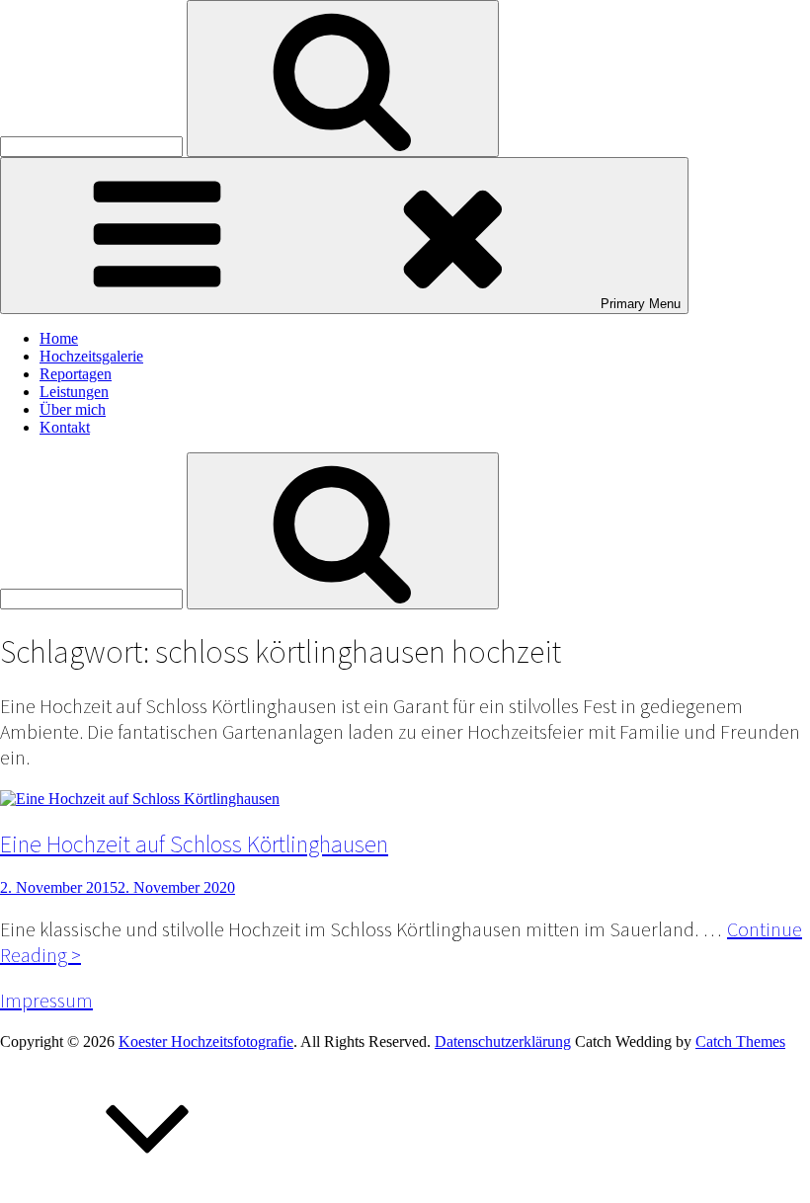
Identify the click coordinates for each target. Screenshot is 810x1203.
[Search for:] (93, 145)
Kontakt (65, 427)
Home (59, 338)
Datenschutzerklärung (503, 1041)
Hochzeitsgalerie (91, 356)
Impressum (46, 1000)
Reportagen (76, 373)
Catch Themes (740, 1041)
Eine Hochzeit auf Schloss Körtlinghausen (194, 843)
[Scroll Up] (148, 1193)
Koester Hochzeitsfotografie (206, 1041)
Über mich (73, 409)
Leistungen (74, 391)
